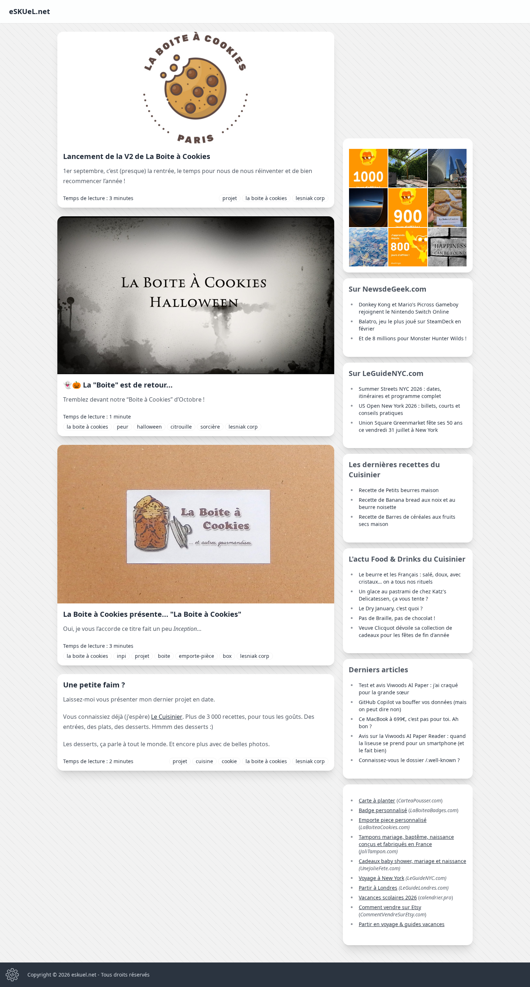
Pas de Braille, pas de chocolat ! (397, 618)
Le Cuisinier (166, 717)
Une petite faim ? (94, 685)
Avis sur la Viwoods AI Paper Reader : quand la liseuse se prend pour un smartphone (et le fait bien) (412, 743)
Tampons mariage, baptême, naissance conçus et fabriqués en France (406, 840)
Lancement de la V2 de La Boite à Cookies (136, 156)
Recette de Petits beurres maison (399, 490)
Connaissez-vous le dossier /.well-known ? (409, 760)
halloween (149, 426)
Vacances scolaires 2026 (388, 897)
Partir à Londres (378, 887)
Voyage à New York (381, 878)
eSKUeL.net (29, 11)
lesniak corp (310, 198)
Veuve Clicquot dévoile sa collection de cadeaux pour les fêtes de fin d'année (405, 631)
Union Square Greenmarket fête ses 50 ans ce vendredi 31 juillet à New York (411, 426)
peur (122, 426)
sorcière (210, 426)
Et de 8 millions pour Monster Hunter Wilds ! (413, 338)
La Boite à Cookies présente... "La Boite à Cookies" (152, 614)
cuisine (204, 761)
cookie (229, 761)
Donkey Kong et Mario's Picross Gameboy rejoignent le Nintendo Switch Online (408, 308)
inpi (121, 655)
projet (229, 198)
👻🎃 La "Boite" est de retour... (118, 385)
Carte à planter (377, 800)
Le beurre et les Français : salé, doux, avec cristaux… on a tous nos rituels (410, 578)
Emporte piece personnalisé (393, 819)
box (227, 655)
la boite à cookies (266, 198)
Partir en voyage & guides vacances (402, 924)
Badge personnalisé (383, 810)
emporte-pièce (196, 655)
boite (164, 655)
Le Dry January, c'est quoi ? (391, 608)
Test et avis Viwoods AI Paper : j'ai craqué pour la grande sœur (408, 689)
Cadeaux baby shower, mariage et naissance (412, 861)
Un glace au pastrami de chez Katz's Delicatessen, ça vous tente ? (402, 595)
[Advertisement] (408, 82)
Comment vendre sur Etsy (390, 907)
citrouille (181, 426)
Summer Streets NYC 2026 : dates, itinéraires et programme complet (400, 392)
